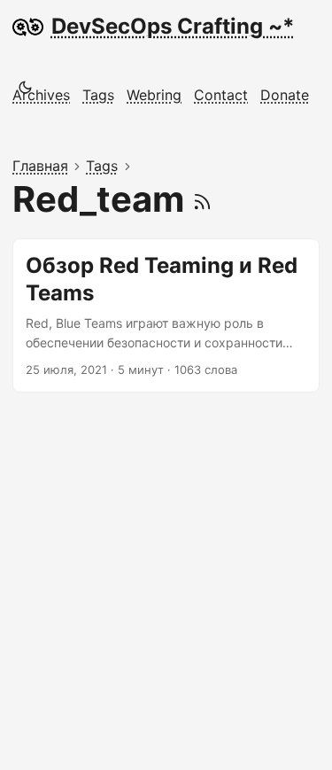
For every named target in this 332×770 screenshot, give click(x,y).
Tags (102, 166)
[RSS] (202, 199)
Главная (40, 166)
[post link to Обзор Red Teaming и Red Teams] (166, 315)
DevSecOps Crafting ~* (173, 26)
